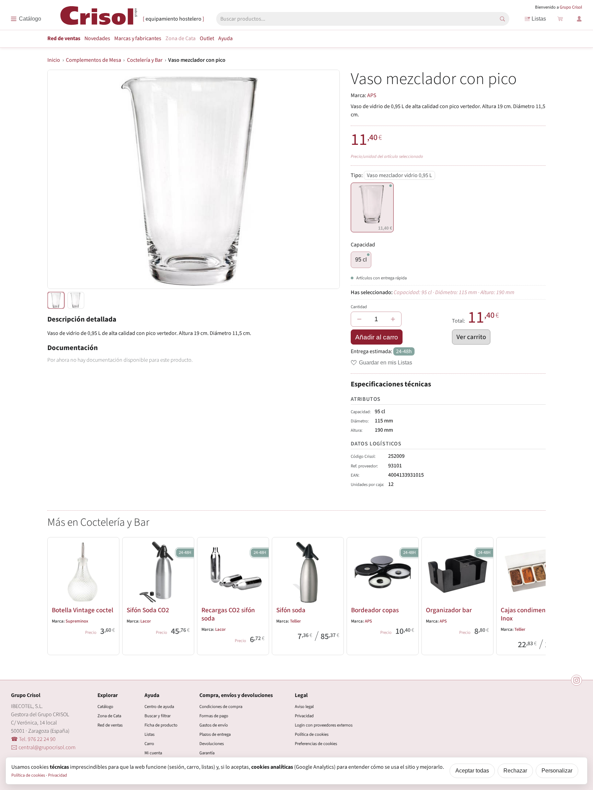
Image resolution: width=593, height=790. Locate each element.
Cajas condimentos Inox (527, 614)
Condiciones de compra (220, 707)
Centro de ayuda (159, 707)
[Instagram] (576, 680)
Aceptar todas (472, 771)
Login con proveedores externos (323, 725)
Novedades (97, 38)
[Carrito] (560, 19)
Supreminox (77, 621)
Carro (149, 744)
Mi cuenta (153, 753)
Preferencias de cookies (316, 744)
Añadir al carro (376, 337)
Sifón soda (290, 610)
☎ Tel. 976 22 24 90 (33, 739)
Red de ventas (63, 38)
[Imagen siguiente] (326, 179)
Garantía (206, 753)
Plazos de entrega (215, 734)
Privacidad (304, 716)
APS (371, 95)
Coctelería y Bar (145, 60)
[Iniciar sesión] (579, 19)
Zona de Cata (180, 38)
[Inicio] (98, 18)
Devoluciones (211, 744)
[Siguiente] (537, 594)
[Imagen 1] (75, 300)
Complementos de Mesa (93, 60)
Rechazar (515, 771)
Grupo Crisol (571, 7)
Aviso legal (304, 707)
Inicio (53, 60)
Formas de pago (213, 716)
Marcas (137, 38)
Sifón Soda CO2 (148, 610)
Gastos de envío (213, 725)
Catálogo (105, 707)
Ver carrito (471, 337)
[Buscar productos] (502, 19)
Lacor (145, 621)
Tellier (295, 621)
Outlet (207, 38)
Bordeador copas (375, 610)
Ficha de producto (160, 725)
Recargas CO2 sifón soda (228, 614)
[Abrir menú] (26, 19)
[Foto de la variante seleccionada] (56, 300)
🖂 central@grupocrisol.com (43, 747)
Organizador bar (449, 610)
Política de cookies (311, 734)
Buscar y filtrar (157, 716)
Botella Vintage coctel (82, 610)
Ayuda (225, 38)
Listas (539, 19)
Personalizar (557, 771)
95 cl (361, 260)
